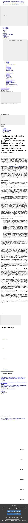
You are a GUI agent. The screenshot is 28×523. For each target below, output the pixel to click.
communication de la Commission (16, 166)
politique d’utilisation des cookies (8, 520)
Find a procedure (4, 90)
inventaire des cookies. (22, 520)
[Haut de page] (11, 320)
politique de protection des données (12, 519)
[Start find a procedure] (11, 97)
